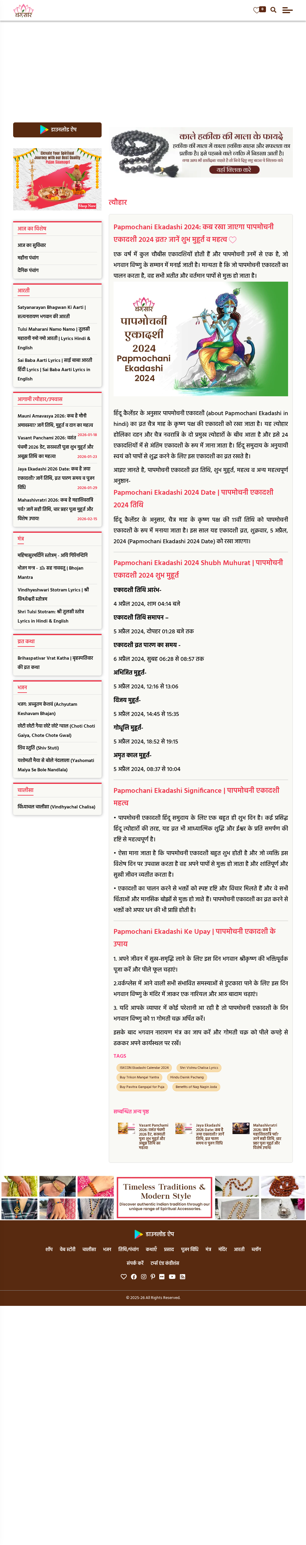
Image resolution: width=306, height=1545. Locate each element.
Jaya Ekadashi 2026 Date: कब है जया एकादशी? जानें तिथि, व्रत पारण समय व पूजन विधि (57, 478)
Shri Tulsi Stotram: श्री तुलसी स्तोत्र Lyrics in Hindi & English (51, 616)
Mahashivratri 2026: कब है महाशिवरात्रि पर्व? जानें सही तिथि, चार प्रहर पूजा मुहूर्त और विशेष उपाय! (57, 510)
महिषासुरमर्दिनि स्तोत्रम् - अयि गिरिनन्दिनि (53, 556)
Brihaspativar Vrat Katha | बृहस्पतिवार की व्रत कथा (55, 663)
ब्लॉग (256, 1250)
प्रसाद (169, 1250)
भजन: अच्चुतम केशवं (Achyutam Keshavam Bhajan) (47, 709)
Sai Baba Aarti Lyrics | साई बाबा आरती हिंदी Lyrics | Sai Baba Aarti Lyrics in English (55, 370)
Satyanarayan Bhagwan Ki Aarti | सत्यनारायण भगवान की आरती (52, 312)
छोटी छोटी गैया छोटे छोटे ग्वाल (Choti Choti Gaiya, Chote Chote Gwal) (56, 731)
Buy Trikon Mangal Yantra (139, 1077)
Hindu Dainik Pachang (187, 1077)
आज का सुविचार (32, 246)
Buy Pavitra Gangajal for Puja (142, 1087)
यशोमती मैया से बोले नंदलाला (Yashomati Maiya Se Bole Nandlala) (56, 765)
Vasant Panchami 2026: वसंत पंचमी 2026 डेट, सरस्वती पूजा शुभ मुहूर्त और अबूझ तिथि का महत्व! (57, 447)
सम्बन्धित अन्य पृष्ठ (131, 1112)
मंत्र (208, 1250)
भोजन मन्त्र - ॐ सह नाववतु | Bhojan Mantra (50, 573)
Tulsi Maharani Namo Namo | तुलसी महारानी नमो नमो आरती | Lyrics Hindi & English (54, 339)
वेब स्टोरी (67, 1250)
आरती (239, 1250)
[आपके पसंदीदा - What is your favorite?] (257, 10)
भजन (107, 1250)
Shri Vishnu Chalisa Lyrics (199, 1068)
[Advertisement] (153, 65)
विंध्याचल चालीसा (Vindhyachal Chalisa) (56, 807)
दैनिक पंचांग (28, 271)
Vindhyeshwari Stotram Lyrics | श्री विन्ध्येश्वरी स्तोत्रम (53, 594)
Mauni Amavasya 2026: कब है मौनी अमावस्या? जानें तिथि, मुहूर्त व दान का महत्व (57, 422)
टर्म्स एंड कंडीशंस (165, 1264)
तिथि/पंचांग (128, 1250)
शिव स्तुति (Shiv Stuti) (38, 748)
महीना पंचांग (28, 258)
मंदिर (222, 1250)
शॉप (49, 1250)
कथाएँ (151, 1250)
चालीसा (89, 1250)
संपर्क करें (135, 1264)
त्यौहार (118, 203)
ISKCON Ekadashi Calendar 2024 (144, 1068)
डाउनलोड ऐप (63, 130)
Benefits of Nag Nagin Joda (196, 1087)
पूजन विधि (189, 1250)
